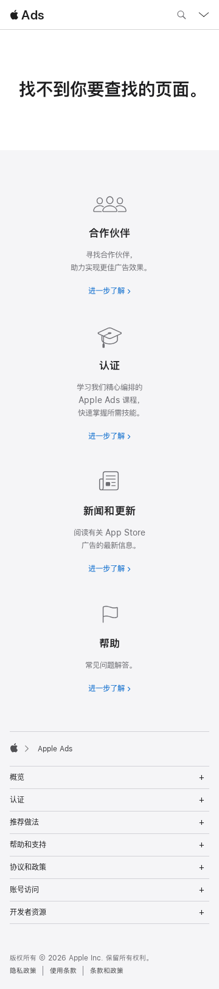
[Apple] (14, 747)
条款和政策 (106, 970)
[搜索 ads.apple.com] (181, 16)
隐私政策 (23, 970)
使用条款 (63, 970)
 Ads (27, 14)
